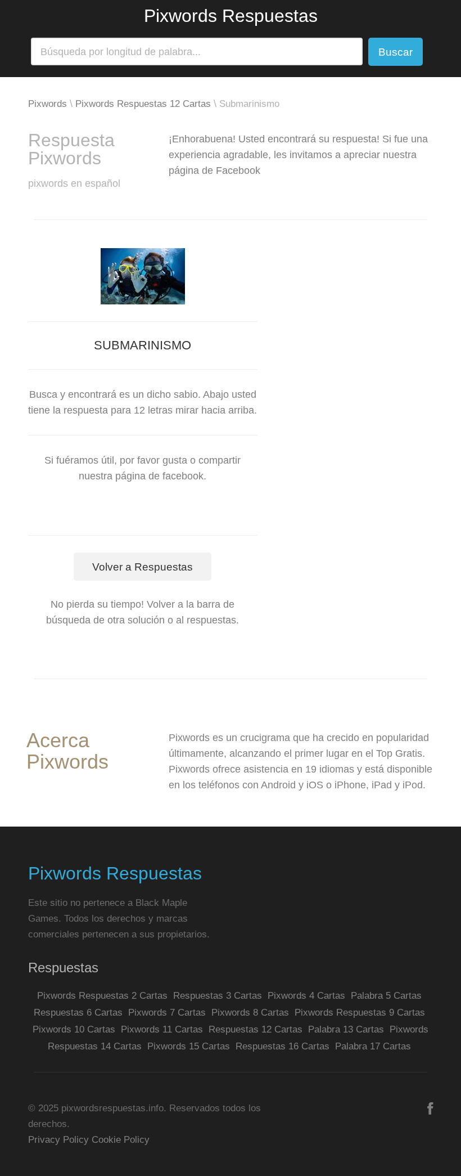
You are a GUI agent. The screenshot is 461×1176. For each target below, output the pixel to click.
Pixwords (47, 103)
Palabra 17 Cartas (373, 1046)
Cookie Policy (121, 1139)
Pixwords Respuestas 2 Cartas (102, 995)
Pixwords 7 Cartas (167, 1012)
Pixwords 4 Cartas (306, 995)
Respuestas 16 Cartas (282, 1046)
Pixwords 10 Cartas (74, 1029)
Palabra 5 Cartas (386, 995)
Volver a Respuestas (142, 567)
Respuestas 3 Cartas (217, 995)
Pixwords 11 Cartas (162, 1029)
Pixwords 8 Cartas (250, 1012)
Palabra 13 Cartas (346, 1029)
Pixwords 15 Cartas (188, 1046)
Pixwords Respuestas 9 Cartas (360, 1012)
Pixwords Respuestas (231, 16)
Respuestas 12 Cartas (255, 1029)
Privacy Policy (58, 1139)
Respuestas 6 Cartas (78, 1012)
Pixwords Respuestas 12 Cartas (143, 103)
